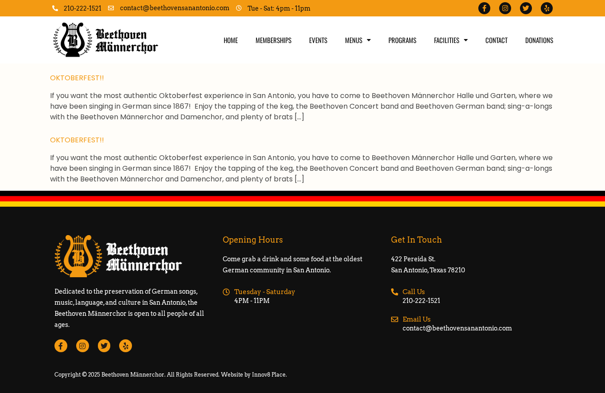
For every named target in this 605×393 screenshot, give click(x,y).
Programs (402, 40)
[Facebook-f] (484, 8)
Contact (496, 40)
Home (231, 40)
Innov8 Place (269, 374)
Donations (539, 40)
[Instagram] (505, 8)
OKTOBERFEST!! (77, 78)
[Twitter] (526, 8)
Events (318, 40)
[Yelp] (547, 8)
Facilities (446, 40)
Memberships (273, 40)
